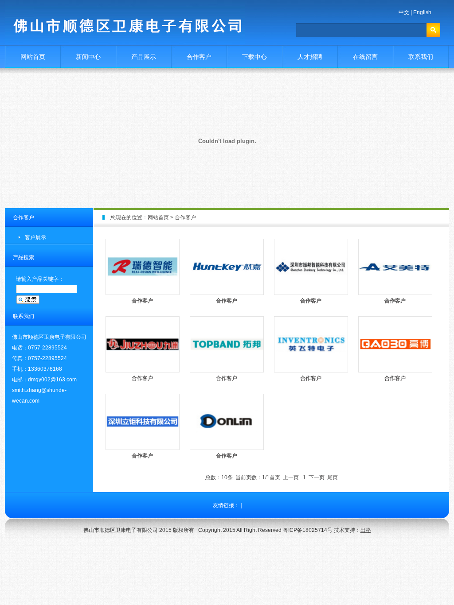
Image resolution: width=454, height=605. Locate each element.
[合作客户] (143, 293)
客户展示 (35, 237)
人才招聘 (309, 56)
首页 (275, 477)
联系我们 (420, 56)
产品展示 (143, 56)
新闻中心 (88, 56)
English (422, 12)
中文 (404, 12)
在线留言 (365, 56)
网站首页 (32, 56)
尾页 (332, 477)
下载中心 (254, 56)
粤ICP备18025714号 (308, 530)
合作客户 (199, 56)
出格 (365, 530)
